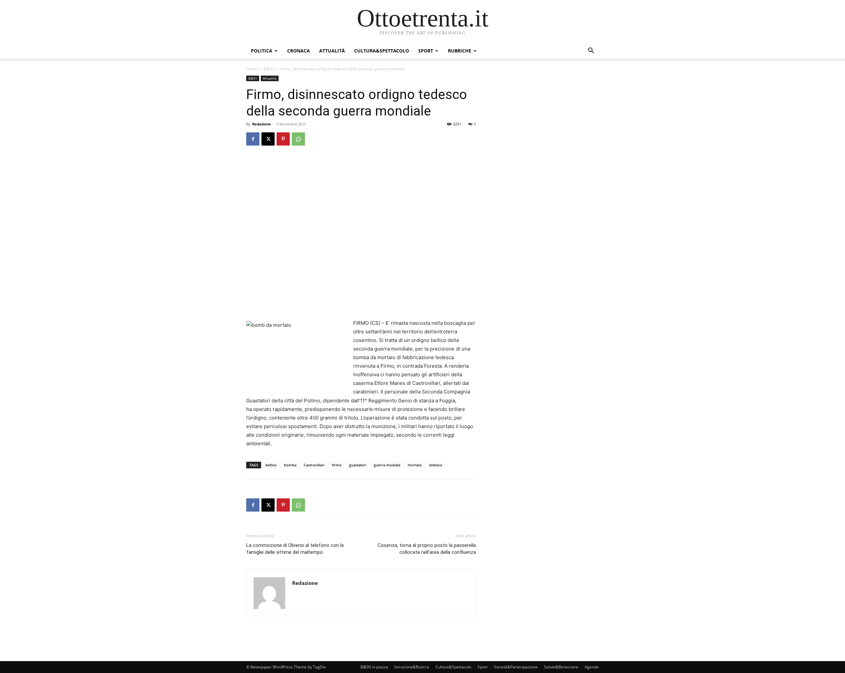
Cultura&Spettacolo (381, 51)
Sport (425, 51)
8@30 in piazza (374, 667)
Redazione (261, 123)
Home (251, 69)
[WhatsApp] (298, 139)
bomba (290, 464)
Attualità (332, 51)
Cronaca (298, 51)
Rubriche (459, 51)
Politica (261, 51)
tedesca (435, 464)
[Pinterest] (283, 139)
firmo (337, 464)
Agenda (592, 667)
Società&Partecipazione (516, 667)
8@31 (269, 69)
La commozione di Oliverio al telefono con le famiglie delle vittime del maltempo (295, 548)
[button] (591, 51)
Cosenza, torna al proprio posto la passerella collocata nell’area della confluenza (427, 548)
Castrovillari (314, 464)
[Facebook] (252, 139)
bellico (271, 464)
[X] (268, 139)
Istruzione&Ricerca (411, 667)
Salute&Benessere (561, 667)
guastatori (357, 464)
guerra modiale (387, 464)
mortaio (415, 464)
